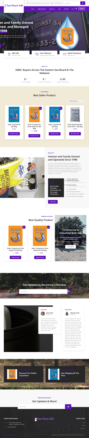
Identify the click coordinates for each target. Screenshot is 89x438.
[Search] (82, 3)
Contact (66, 9)
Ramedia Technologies (9, 434)
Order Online (42, 9)
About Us (52, 9)
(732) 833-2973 (12, 427)
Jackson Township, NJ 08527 (16, 424)
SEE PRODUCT (70, 246)
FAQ (59, 9)
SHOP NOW (53, 201)
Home (32, 9)
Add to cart (14, 133)
